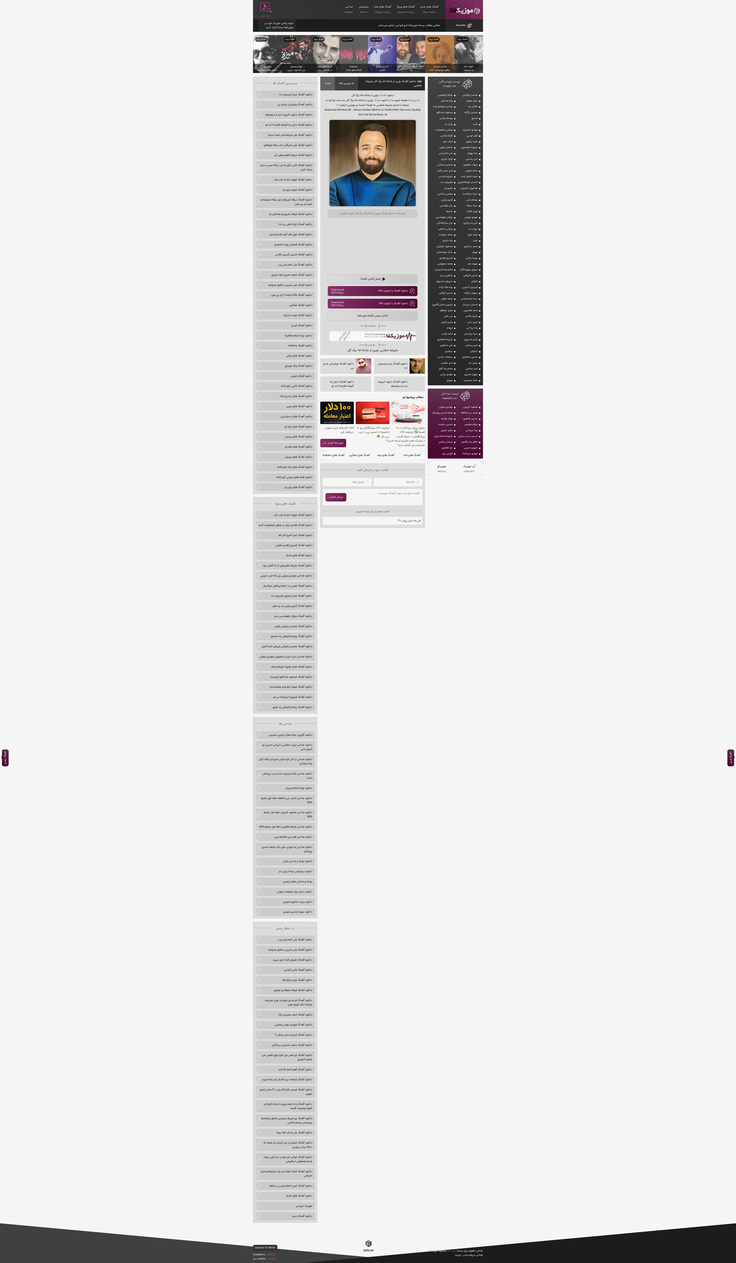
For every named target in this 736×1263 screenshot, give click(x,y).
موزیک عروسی (304, 1206)
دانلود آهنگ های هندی (298, 447)
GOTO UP (368, 1252)
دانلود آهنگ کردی (301, 325)
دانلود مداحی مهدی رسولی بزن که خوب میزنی (286, 576)
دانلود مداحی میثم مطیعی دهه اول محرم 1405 (285, 827)
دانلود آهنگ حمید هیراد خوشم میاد (291, 667)
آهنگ (327, 83)
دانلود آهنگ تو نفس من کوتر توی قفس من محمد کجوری (287, 1057)
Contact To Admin (265, 1248)
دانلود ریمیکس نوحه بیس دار (295, 871)
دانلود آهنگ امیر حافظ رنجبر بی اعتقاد (290, 1186)
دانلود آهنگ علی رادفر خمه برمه (294, 1133)
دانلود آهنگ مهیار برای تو (297, 190)
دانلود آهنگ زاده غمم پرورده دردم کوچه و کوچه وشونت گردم (288, 1106)
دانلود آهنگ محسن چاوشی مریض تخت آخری (287, 646)
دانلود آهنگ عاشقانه (300, 346)
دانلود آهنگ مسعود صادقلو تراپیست (291, 677)
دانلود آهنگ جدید (302, 1216)
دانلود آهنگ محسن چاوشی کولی (293, 626)
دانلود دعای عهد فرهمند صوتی (294, 892)
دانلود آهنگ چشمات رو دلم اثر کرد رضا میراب (286, 1080)
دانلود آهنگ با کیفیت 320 (393, 291)
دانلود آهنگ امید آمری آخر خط (295, 535)
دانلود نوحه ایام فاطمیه (298, 336)
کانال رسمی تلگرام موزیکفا (372, 316)
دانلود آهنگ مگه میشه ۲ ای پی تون (291, 295)
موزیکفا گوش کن (333, 443)
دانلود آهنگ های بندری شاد (296, 396)
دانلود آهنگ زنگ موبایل (298, 366)
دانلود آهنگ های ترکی (299, 356)
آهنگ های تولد (385, 455)
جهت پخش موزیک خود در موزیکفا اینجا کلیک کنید (278, 25)
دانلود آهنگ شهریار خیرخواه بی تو (292, 697)
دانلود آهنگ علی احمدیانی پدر (295, 265)
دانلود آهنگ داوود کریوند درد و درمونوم (288, 115)
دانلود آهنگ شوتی (301, 376)
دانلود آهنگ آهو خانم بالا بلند (295, 1070)
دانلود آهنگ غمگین (300, 305)
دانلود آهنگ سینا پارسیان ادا (295, 95)
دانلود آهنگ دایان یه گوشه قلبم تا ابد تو (288, 125)
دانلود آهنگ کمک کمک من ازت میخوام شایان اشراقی (286, 1173)
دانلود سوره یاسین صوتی (297, 912)
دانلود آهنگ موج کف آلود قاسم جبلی (290, 234)
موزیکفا (464, 10)
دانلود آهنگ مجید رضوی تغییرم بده (291, 596)
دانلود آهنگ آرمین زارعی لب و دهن (292, 606)
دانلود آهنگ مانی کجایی (298, 970)
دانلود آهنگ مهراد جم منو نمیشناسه (291, 687)
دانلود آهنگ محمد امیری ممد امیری (291, 275)
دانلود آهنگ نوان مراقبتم (297, 980)
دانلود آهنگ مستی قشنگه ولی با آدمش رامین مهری (285, 1092)
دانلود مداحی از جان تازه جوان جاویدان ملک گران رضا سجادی (285, 761)
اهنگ (377, 100)
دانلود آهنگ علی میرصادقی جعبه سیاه (290, 135)
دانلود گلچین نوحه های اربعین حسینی (290, 735)
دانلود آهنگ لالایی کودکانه (296, 386)
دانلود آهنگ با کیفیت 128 (393, 303)
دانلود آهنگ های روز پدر (298, 487)
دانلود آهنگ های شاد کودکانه (294, 467)
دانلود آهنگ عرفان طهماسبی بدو (293, 616)
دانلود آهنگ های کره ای (298, 427)
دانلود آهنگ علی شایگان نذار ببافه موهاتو (288, 145)
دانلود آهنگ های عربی (299, 406)
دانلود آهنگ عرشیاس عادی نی (295, 105)
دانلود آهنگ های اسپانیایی (296, 416)
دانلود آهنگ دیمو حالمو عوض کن (293, 155)
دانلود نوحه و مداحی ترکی (297, 861)
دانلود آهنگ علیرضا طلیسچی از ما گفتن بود (287, 566)
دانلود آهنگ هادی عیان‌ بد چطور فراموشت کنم (285, 525)
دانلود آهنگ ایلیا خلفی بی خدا (295, 224)
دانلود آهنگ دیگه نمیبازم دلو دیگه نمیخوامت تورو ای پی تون (286, 202)
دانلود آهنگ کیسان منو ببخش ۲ (293, 1035)
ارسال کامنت (336, 497)
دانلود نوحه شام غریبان (299, 788)
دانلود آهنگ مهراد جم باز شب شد (293, 180)
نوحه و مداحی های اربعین (297, 882)
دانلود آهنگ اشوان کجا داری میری (292, 960)
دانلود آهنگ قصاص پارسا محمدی (293, 245)
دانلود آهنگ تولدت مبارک (297, 315)
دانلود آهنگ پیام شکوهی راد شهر (292, 707)
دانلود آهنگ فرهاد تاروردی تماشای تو (290, 214)
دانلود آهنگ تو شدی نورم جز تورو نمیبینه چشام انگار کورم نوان (288, 1002)
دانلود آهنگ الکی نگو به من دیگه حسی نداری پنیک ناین (286, 167)
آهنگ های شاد (412, 455)
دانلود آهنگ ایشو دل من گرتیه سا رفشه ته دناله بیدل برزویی (288, 1145)
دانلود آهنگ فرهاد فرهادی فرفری (293, 990)
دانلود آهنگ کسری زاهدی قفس (293, 545)
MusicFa (460, 25)
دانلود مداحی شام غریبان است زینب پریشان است (287, 776)
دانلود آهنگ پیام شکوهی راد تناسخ (291, 636)
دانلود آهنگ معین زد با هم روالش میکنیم (287, 586)
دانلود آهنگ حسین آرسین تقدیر (293, 255)
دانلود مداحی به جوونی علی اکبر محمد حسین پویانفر (286, 849)
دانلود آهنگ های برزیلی (298, 457)
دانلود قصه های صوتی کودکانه (294, 477)
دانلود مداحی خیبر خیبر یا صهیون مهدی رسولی (285, 657)
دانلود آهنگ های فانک (299, 555)
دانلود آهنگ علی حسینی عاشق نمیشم (290, 285)
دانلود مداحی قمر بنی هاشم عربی (293, 837)
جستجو (266, 15)
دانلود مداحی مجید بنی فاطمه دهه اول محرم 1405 (286, 800)
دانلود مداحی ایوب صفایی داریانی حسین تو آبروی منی (287, 747)
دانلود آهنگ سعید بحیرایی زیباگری (292, 1045)
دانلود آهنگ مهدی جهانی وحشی (293, 1025)
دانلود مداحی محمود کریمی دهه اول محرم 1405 (288, 814)
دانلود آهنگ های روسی (298, 437)
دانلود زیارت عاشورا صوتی (297, 902)
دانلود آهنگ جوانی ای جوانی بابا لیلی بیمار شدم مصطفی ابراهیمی (288, 1159)
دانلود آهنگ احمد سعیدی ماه (295, 1015)
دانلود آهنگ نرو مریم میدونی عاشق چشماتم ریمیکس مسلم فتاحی (286, 1120)
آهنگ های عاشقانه (333, 455)
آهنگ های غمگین (359, 455)
